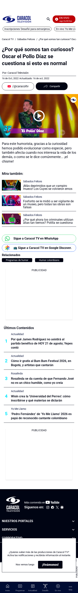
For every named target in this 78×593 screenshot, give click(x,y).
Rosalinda (17, 373)
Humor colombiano (49, 260)
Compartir (55, 86)
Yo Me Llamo (18, 408)
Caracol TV (8, 39)
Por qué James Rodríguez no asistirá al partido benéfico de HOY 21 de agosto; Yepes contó (42, 343)
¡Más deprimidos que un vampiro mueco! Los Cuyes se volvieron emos (47, 187)
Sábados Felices (26, 39)
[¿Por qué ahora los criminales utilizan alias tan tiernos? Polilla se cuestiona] (11, 219)
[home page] (17, 19)
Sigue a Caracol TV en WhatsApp (35, 238)
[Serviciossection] (73, 529)
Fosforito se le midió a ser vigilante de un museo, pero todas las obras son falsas (48, 204)
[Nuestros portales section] (73, 521)
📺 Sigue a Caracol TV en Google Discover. (42, 248)
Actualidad (17, 334)
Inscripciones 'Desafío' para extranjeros (27, 28)
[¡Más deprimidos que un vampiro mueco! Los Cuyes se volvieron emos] (11, 185)
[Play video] (39, 116)
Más (70, 590)
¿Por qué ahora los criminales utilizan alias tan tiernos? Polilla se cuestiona (48, 221)
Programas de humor (17, 260)
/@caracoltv (20, 86)
